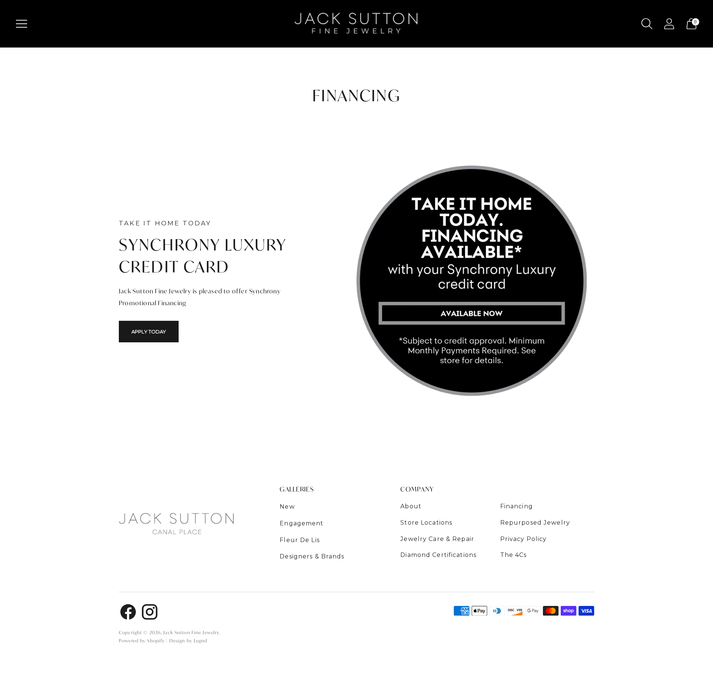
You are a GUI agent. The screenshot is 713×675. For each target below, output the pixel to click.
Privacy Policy (523, 538)
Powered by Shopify (142, 640)
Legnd (201, 640)
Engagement (301, 523)
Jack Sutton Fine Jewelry (191, 632)
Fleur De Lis (300, 540)
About (410, 506)
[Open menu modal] (21, 23)
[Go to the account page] (669, 23)
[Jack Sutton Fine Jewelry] (356, 23)
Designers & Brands (312, 556)
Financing (516, 506)
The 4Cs (513, 554)
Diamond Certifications (438, 554)
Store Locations (426, 522)
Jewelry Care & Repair (437, 538)
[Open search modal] (647, 23)
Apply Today (148, 332)
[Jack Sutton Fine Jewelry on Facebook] (128, 613)
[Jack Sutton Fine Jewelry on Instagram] (149, 613)
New (287, 506)
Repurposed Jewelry (535, 522)
